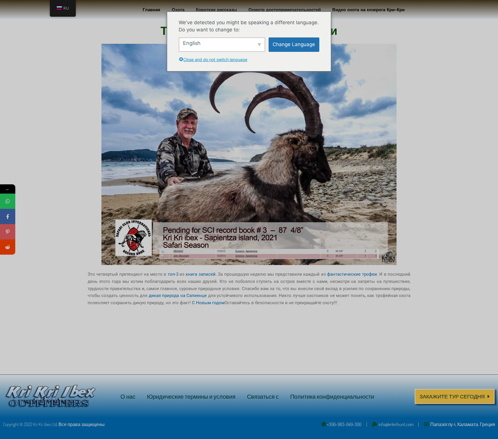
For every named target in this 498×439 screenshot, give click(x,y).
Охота (178, 9)
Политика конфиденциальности (332, 396)
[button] (455, 396)
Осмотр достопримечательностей (284, 9)
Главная (151, 9)
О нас (127, 396)
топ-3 (172, 274)
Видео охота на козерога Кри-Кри (368, 9)
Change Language (294, 44)
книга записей (200, 274)
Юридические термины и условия (191, 396)
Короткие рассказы (216, 9)
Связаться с (263, 396)
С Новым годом (208, 302)
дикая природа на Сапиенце (178, 295)
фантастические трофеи (352, 274)
